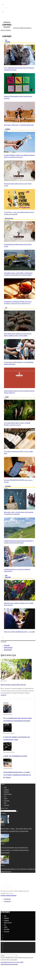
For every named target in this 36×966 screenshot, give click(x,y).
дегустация (17, 962)
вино (2, 962)
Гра (5, 916)
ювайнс (21, 962)
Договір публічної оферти (8, 895)
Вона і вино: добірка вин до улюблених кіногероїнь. (19, 125)
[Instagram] (5, 19)
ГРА (5, 787)
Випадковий (8, 650)
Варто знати (9, 218)
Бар (5, 803)
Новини (7, 129)
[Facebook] (5, 17)
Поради (7, 41)
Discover (8, 577)
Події (6, 397)
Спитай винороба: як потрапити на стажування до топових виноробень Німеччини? (15, 850)
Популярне (6, 714)
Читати (3, 695)
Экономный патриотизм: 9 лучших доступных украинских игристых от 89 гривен (17, 774)
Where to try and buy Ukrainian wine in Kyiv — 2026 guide (19, 631)
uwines (12, 962)
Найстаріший (8, 647)
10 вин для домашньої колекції (15, 756)
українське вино (7, 962)
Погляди (8, 486)
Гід (6, 307)
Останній (7, 645)
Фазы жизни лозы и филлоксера (13, 684)
